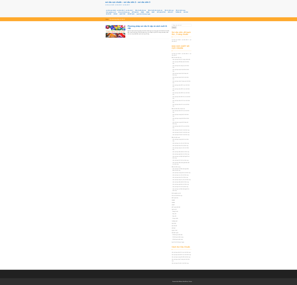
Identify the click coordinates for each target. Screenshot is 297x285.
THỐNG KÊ (178, 12)
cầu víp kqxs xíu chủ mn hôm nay (180, 143)
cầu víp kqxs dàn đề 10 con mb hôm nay (181, 97)
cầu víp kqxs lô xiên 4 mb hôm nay (180, 134)
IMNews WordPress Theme (185, 281)
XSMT (153, 12)
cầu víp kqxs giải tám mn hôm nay (180, 154)
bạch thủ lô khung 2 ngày (143, 14)
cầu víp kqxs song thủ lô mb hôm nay (180, 115)
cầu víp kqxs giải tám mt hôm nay (180, 184)
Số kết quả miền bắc (177, 234)
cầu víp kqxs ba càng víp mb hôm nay (180, 66)
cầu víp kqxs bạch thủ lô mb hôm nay (180, 78)
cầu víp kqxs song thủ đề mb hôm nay (180, 119)
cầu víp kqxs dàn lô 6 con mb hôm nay (180, 111)
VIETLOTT (170, 12)
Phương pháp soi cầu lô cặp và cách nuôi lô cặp (147, 27)
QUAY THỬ (122, 14)
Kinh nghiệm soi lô (111, 12)
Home (107, 19)
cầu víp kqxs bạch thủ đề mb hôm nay (180, 70)
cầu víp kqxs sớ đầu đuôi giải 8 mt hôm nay (180, 189)
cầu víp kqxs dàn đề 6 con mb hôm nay (181, 89)
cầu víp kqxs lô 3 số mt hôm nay (180, 186)
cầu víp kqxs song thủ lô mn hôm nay (180, 140)
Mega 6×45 (175, 211)
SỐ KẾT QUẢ (131, 14)
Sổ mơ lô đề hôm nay (124, 12)
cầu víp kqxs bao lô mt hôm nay (180, 177)
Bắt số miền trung (180, 10)
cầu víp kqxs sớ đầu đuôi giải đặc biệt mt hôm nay (180, 169)
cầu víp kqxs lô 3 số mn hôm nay (180, 160)
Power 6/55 (175, 218)
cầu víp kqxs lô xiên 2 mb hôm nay (180, 130)
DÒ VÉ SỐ (108, 14)
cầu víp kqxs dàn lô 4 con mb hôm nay (180, 105)
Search (174, 27)
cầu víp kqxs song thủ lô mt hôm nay (181, 172)
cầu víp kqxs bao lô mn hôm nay (180, 145)
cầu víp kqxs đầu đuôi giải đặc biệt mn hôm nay (180, 163)
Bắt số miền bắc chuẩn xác (155, 10)
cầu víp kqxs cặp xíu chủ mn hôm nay (180, 148)
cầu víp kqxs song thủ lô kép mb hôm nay (180, 123)
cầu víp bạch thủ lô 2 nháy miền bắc (181, 59)
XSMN (147, 12)
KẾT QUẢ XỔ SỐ (161, 12)
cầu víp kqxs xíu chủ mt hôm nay (180, 175)
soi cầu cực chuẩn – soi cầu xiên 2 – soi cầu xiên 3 (127, 2)
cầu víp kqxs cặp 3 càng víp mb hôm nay (181, 81)
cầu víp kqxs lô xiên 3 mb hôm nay (180, 132)
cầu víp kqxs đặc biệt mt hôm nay (180, 182)
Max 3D (174, 213)
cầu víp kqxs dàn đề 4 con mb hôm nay (181, 85)
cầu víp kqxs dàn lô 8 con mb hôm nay (180, 126)
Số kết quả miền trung (177, 237)
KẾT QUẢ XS (135, 12)
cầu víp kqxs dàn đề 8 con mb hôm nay (181, 93)
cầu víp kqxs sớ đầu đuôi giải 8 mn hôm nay (180, 157)
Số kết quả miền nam (177, 239)
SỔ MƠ (115, 14)
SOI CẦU (186, 12)
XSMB (142, 12)
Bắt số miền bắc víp (140, 10)
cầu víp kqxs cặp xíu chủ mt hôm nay (181, 179)
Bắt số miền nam (169, 10)
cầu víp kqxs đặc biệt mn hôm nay (180, 151)
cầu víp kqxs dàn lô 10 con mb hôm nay (181, 101)
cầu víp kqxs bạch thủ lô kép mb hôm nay (180, 74)
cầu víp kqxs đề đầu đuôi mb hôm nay (180, 62)
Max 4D (174, 216)
